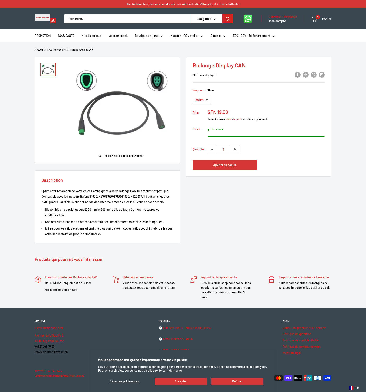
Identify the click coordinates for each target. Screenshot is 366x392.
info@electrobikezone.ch (51, 352)
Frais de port (233, 119)
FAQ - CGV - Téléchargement (251, 35)
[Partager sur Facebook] (298, 75)
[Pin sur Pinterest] (306, 75)
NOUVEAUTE (66, 35)
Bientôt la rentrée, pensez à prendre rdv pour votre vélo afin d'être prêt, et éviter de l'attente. (183, 4)
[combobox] (354, 388)
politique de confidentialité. (164, 370)
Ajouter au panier (224, 165)
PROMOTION (43, 35)
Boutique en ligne (146, 35)
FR (357, 388)
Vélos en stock (118, 35)
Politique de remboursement (302, 346)
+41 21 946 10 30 (45, 346)
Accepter (181, 381)
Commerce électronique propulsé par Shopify (59, 375)
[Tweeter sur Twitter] (314, 75)
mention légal (292, 353)
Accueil (39, 49)
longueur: (203, 90)
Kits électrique (91, 35)
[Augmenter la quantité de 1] (234, 149)
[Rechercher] (227, 18)
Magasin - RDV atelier (184, 35)
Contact (216, 35)
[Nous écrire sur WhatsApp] (247, 18)
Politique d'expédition (297, 334)
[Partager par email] (322, 75)
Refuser (237, 381)
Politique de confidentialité (301, 340)
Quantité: (199, 149)
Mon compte (277, 21)
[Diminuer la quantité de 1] (212, 149)
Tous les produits (56, 49)
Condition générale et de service (304, 328)
